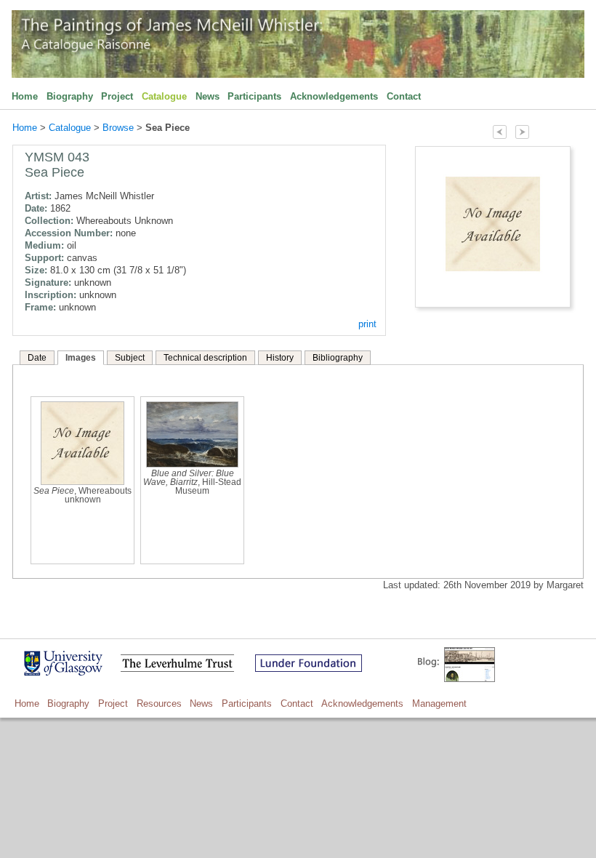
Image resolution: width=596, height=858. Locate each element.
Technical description (205, 358)
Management (439, 703)
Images (80, 358)
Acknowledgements (334, 96)
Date (37, 358)
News (208, 96)
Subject (130, 358)
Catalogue (164, 96)
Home (25, 96)
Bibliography (338, 358)
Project (117, 96)
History (280, 358)
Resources (159, 703)
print (367, 323)
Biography (70, 96)
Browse (118, 127)
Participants (254, 96)
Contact (404, 96)
